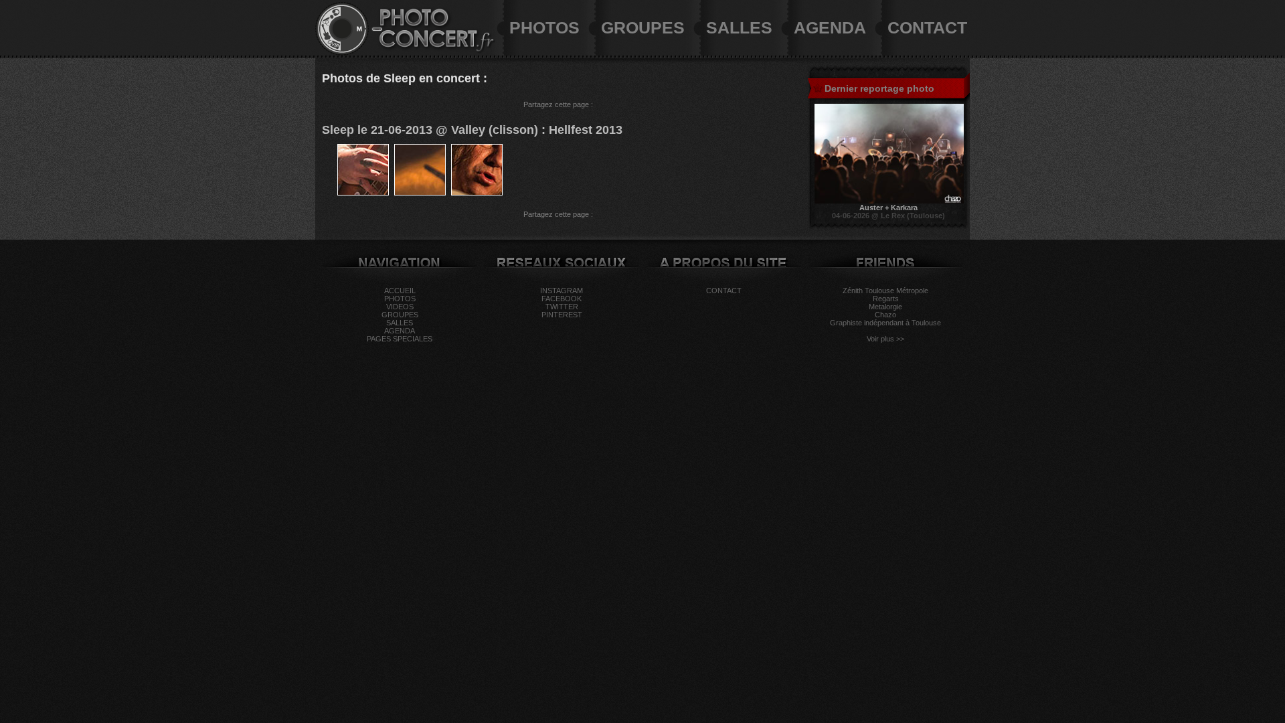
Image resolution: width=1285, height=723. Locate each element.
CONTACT (927, 27)
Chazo (885, 315)
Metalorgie (885, 307)
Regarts (886, 299)
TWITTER (561, 307)
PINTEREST (561, 315)
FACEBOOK (561, 299)
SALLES (739, 27)
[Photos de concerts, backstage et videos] (342, 53)
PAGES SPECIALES (399, 339)
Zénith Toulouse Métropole (885, 291)
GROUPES (643, 27)
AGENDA (830, 27)
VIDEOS (400, 307)
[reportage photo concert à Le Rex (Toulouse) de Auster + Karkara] (889, 201)
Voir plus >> (885, 339)
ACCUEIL (400, 291)
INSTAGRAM (561, 291)
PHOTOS (544, 27)
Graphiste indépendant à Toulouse (885, 323)
